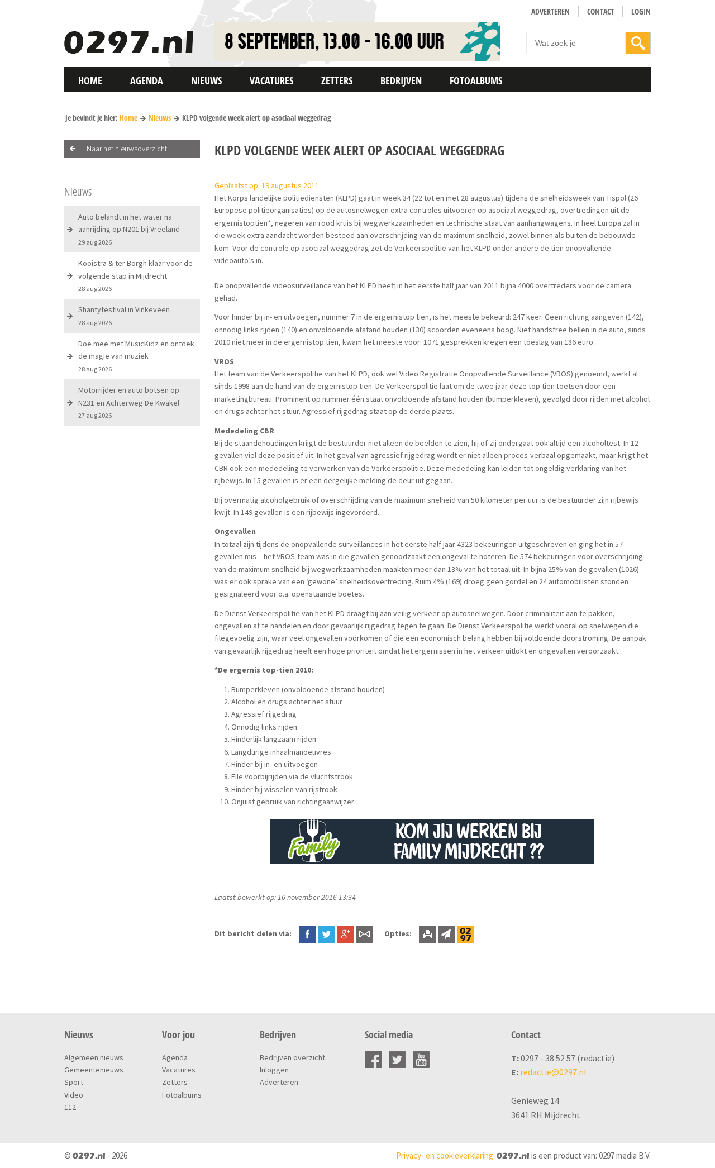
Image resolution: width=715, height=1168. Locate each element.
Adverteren (550, 11)
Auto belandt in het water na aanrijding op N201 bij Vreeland (129, 229)
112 (70, 1107)
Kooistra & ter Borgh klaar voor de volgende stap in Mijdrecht (135, 275)
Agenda (146, 80)
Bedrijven (401, 80)
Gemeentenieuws (93, 1070)
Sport (73, 1082)
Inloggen (274, 1070)
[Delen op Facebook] (307, 933)
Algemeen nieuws (93, 1057)
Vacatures (271, 80)
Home (90, 80)
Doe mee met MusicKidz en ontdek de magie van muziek (136, 356)
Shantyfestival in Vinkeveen (124, 315)
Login (641, 11)
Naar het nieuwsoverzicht (127, 149)
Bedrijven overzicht (292, 1057)
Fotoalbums (476, 80)
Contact (600, 11)
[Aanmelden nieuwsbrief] (446, 933)
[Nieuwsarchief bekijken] (465, 933)
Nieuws (206, 80)
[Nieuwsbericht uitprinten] (427, 933)
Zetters (336, 80)
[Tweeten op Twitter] (326, 933)
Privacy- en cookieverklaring (444, 1155)
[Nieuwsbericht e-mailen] (364, 933)
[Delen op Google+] (345, 933)
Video (73, 1095)
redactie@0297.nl (553, 1072)
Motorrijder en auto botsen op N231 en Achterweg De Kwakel (128, 402)
